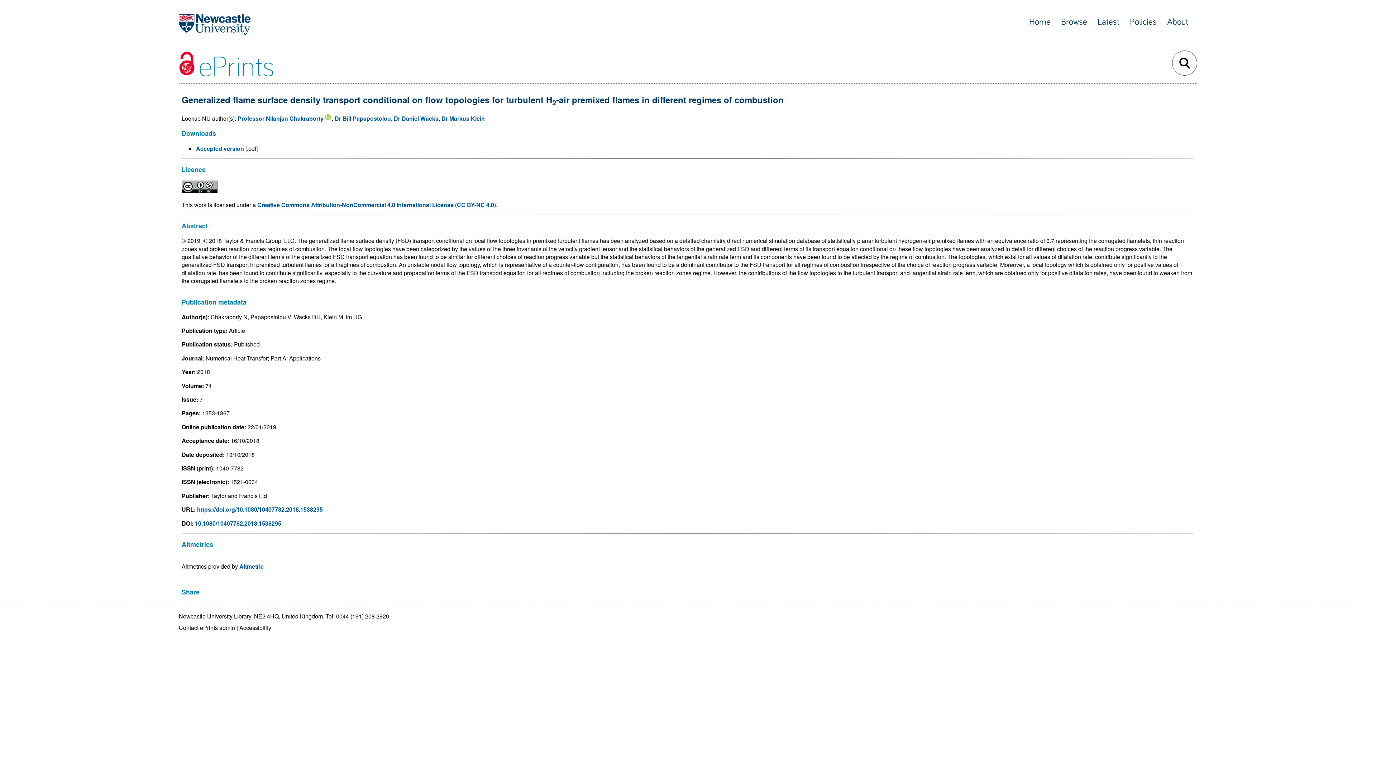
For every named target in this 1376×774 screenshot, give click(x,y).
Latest (1108, 22)
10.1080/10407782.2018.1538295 (238, 523)
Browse (1074, 22)
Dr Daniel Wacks (416, 118)
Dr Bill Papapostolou (363, 118)
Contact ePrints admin (207, 628)
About (1177, 22)
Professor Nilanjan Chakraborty (281, 118)
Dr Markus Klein (463, 118)
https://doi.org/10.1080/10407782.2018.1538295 (260, 509)
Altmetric (251, 566)
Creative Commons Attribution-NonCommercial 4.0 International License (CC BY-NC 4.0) (376, 205)
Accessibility (255, 628)
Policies (1143, 22)
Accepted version (220, 148)
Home (1040, 22)
